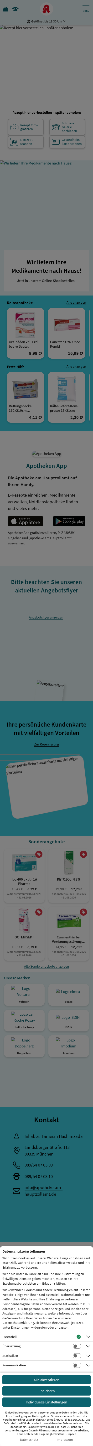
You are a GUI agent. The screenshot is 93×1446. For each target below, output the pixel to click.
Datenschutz (29, 1440)
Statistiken (10, 1355)
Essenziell (9, 1337)
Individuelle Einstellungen (46, 1402)
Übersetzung (11, 1346)
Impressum (65, 1440)
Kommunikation (14, 1365)
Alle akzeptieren (46, 1379)
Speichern (46, 1390)
